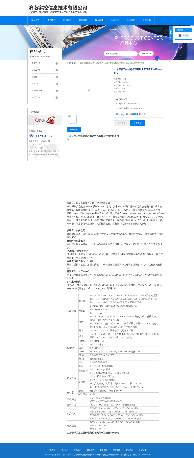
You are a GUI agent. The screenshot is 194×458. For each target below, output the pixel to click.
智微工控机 (36, 97)
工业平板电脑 (37, 90)
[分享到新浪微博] (130, 114)
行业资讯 (99, 20)
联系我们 (147, 20)
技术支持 (115, 20)
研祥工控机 (36, 63)
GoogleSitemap (146, 455)
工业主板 (35, 84)
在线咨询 (121, 123)
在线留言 (131, 20)
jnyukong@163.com (42, 148)
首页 (92, 63)
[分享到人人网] (136, 114)
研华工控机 (36, 70)
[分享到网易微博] (139, 114)
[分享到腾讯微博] (133, 114)
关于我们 (51, 20)
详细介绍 (74, 129)
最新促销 (83, 20)
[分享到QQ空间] (127, 114)
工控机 (34, 77)
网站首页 (35, 20)
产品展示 (67, 20)
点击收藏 (137, 123)
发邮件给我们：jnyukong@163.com (131, 108)
